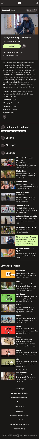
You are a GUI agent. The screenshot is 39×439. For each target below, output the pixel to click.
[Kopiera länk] (4, 117)
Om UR (18, 420)
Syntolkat (19, 52)
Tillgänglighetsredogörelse (18, 424)
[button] (19, 138)
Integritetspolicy (18, 428)
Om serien (30, 10)
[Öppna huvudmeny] (2, 3)
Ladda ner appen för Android (18, 397)
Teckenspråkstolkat (11, 55)
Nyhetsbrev (18, 406)
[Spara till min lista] (24, 46)
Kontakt (18, 411)
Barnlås (19, 402)
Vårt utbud (19, 389)
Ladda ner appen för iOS (18, 393)
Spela (11, 46)
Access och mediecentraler (18, 415)
